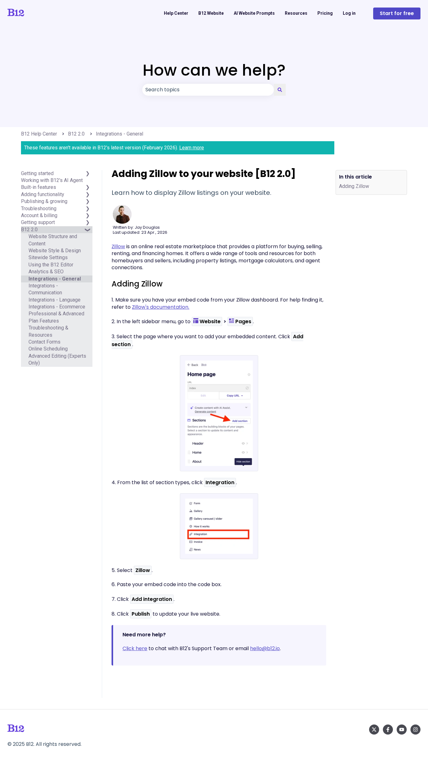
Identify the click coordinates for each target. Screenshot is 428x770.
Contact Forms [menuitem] (44, 342)
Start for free (397, 13)
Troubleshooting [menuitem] (38, 208)
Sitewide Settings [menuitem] (48, 258)
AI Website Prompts (254, 13)
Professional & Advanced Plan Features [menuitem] (56, 317)
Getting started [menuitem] (37, 173)
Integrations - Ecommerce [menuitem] (57, 307)
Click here (135, 648)
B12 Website (211, 13)
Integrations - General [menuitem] (55, 279)
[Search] (280, 90)
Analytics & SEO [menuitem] (46, 272)
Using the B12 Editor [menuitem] (51, 265)
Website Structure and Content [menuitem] (53, 240)
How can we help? (214, 70)
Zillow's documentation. (160, 307)
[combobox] (208, 90)
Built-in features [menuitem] (38, 187)
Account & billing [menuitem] (39, 215)
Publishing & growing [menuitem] (44, 202)
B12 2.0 (76, 134)
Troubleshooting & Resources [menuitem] (48, 331)
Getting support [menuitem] (38, 223)
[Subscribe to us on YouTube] (402, 730)
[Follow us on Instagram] (415, 730)
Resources (296, 13)
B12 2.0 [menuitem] (29, 230)
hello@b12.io (265, 648)
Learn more (191, 148)
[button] (87, 233)
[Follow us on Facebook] (388, 730)
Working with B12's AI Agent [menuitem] (52, 181)
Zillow (118, 246)
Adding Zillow (354, 187)
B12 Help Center (39, 134)
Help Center (176, 13)
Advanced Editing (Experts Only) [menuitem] (57, 359)
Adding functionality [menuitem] (42, 194)
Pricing (325, 13)
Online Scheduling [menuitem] (48, 349)
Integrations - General (119, 134)
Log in (349, 13)
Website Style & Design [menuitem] (55, 251)
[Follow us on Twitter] (374, 730)
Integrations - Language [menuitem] (55, 300)
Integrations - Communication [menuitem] (45, 289)
